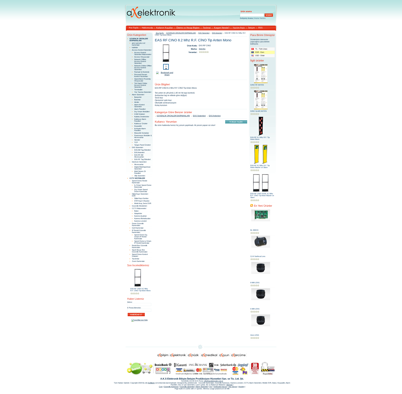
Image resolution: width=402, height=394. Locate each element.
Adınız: (130, 302)
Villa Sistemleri (139, 176)
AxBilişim (151, 383)
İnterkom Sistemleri (139, 162)
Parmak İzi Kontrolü (141, 72)
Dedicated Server (220, 387)
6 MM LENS (254, 309)
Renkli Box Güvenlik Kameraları (139, 246)
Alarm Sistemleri (138, 95)
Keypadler (138, 126)
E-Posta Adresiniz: (134, 308)
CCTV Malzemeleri (139, 208)
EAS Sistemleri (137, 147)
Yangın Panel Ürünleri (142, 145)
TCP (136, 142)
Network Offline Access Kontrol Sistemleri (140, 61)
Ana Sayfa (160, 33)
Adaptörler (138, 213)
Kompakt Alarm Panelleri (140, 129)
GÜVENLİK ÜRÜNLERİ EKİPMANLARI (181, 33)
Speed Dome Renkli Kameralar (139, 182)
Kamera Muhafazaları (142, 218)
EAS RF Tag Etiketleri (142, 159)
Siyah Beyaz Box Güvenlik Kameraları (139, 251)
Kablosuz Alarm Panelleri (140, 120)
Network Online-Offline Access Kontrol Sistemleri (143, 67)
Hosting (241, 387)
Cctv (161, 387)
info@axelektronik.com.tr (213, 381)
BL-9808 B (254, 230)
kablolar (135, 47)
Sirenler (137, 140)
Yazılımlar (135, 259)
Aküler (136, 102)
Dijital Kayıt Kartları (141, 198)
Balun (136, 211)
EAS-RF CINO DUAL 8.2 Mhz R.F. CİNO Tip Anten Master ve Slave (262, 195)
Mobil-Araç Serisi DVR (142, 203)
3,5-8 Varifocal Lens (257, 256)
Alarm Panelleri (140, 109)
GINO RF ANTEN (257, 85)
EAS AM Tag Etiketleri (142, 150)
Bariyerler (138, 97)
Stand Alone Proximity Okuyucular (142, 80)
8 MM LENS (254, 283)
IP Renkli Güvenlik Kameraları (139, 231)
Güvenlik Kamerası (171, 387)
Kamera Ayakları (140, 216)
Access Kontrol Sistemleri (141, 50)
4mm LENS (254, 335)
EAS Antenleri (139, 152)
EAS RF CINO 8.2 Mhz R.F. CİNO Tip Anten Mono (140, 290)
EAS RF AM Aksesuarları (139, 156)
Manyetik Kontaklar (141, 133)
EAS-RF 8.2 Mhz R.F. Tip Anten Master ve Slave (260, 166)
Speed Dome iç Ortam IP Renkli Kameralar (142, 242)
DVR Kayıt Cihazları (141, 201)
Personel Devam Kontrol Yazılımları (141, 75)
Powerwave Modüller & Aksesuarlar (143, 136)
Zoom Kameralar (138, 261)
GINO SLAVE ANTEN (258, 111)
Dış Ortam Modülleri (141, 112)
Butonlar (137, 100)
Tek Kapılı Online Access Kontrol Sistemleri (140, 85)
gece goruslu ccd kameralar (138, 44)
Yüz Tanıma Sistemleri (142, 92)
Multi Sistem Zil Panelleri (140, 172)
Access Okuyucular (141, 57)
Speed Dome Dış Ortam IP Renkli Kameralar (140, 237)
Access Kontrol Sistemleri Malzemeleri (142, 53)
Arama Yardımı (260, 18)
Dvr (210, 387)
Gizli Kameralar (138, 228)
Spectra (202, 49)
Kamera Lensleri (140, 221)
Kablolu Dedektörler (141, 117)
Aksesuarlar (139, 164)
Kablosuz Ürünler (140, 123)
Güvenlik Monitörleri (139, 206)
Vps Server (232, 387)
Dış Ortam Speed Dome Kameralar (141, 190)
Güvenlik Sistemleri (187, 387)
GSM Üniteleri (139, 114)
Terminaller (138, 90)
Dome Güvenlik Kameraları (138, 224)
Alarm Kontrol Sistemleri (139, 105)
